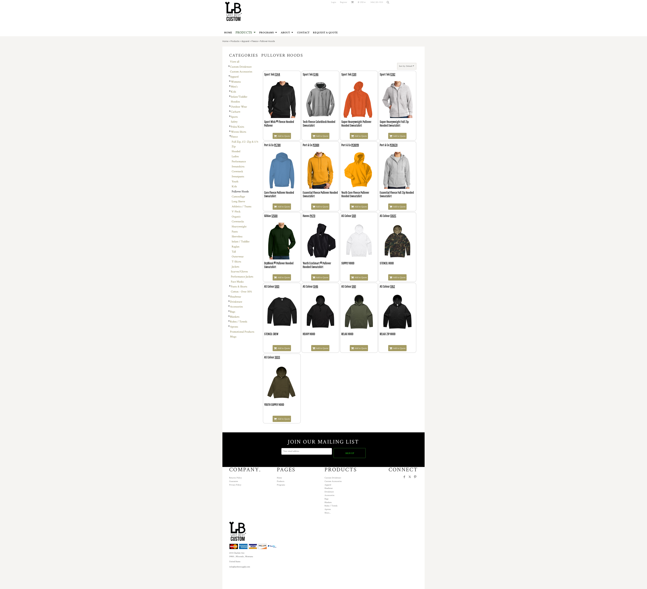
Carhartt (235, 112)
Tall (234, 252)
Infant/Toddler (239, 97)
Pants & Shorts (239, 286)
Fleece (254, 41)
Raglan (235, 246)
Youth (235, 181)
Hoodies (235, 102)
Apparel (245, 41)
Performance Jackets (242, 276)
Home (225, 41)
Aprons (234, 327)
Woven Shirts (238, 132)
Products (234, 41)
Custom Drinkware (241, 67)
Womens (236, 82)
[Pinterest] (415, 477)
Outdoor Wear (239, 107)
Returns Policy (235, 477)
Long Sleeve (238, 201)
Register (343, 2)
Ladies (235, 156)
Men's (234, 87)
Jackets (235, 267)
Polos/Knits (237, 127)
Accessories (236, 306)
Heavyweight (239, 226)
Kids (233, 92)
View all (234, 62)
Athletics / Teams (241, 206)
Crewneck (237, 171)
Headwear (235, 297)
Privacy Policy (235, 484)
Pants (235, 231)
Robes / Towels (238, 321)
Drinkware (236, 302)
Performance (239, 161)
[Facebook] (404, 477)
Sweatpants (238, 176)
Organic (236, 216)
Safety (234, 122)
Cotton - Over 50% (241, 291)
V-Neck (236, 211)
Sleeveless (237, 236)
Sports (234, 117)
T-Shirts (236, 261)
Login (333, 2)
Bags (232, 312)
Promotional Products (242, 332)
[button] (362, 2)
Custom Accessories (241, 71)
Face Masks (237, 282)
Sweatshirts (238, 166)
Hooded (236, 151)
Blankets (234, 317)
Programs (281, 484)
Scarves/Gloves (239, 271)
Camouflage (238, 196)
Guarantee (233, 481)
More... (328, 512)
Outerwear (238, 256)
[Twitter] (409, 477)
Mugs (233, 336)
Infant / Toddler (241, 241)
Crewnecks (238, 221)
